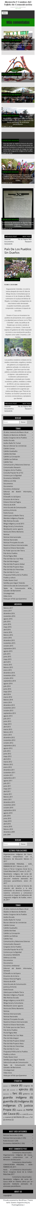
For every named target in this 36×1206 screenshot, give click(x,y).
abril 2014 (7, 694)
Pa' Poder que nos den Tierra (14, 551)
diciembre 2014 (9, 673)
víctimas (9, 1120)
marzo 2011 (8, 794)
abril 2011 (7, 791)
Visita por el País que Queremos (15, 599)
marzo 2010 (8, 826)
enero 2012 (8, 767)
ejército (26, 1089)
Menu (4, 13)
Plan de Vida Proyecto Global (14, 564)
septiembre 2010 (10, 810)
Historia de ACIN (9, 505)
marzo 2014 (8, 697)
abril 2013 (7, 727)
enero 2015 (8, 670)
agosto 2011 (8, 781)
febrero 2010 (8, 829)
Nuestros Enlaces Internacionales (16, 545)
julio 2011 (7, 783)
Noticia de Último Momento (11, 40)
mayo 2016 (7, 627)
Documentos (8, 483)
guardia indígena (18, 1097)
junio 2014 (7, 689)
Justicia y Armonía (10, 510)
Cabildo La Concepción (12, 457)
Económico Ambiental (11, 489)
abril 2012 (7, 759)
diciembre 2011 (9, 770)
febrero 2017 (8, 608)
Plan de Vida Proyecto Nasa (13, 567)
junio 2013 (7, 721)
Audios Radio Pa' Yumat (12, 443)
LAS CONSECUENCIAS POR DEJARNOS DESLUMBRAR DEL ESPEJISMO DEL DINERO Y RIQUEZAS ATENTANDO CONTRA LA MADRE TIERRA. (18, 178)
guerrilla (10, 1101)
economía (13, 1090)
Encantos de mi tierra (11, 499)
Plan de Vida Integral (11, 561)
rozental (9, 1117)
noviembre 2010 (9, 805)
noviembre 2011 (9, 772)
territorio (19, 1117)
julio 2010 (7, 816)
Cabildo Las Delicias (11, 459)
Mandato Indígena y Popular (14, 518)
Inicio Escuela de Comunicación (15, 507)
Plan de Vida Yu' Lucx (11, 572)
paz (25, 1114)
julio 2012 (7, 751)
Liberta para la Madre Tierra (14, 515)
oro (21, 1114)
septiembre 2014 (10, 681)
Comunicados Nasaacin (10, 115)
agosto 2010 (8, 813)
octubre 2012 (8, 743)
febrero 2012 (8, 764)
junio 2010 (7, 818)
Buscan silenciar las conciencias (15, 446)
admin (14, 49)
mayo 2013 (7, 724)
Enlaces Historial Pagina (12, 502)
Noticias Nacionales (11, 540)
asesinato (6, 1086)
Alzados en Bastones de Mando (15, 435)
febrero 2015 (8, 667)
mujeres (21, 1110)
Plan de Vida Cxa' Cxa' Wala (13, 559)
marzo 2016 (8, 632)
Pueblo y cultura (9, 578)
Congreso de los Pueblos (13, 470)
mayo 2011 (7, 789)
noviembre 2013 (9, 708)
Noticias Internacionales (12, 537)
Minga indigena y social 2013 (14, 524)
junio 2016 (7, 624)
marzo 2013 (8, 729)
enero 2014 (8, 702)
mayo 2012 (7, 756)
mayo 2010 (7, 821)
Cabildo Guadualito (10, 451)
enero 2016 (8, 638)
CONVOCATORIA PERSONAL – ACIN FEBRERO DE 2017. (18, 78)
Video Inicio (8, 596)
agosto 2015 (8, 651)
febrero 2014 (8, 700)
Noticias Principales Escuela (14, 542)
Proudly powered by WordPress (14, 1200)
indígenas (12, 1105)
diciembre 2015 (9, 640)
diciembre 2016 (9, 613)
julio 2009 (7, 835)
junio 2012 (7, 754)
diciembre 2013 (9, 705)
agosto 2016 (8, 619)
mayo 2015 (7, 659)
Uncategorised (9, 593)
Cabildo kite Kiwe (10, 454)
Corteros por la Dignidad (13, 475)
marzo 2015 (8, 665)
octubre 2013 (8, 710)
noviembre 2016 (9, 616)
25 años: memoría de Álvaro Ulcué (16, 432)
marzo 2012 (8, 762)
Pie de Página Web (10, 556)
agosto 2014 (8, 683)
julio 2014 (7, 686)
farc (17, 1093)
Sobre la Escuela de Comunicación (16, 586)
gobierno (28, 1094)
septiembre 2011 (10, 778)
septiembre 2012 (10, 746)
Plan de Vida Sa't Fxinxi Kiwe (14, 569)
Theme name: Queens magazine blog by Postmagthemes (19, 1202)
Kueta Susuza (8, 513)
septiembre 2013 (10, 713)
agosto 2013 (8, 716)
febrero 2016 (8, 635)
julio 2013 (7, 719)
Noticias (6, 534)
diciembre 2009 (9, 832)
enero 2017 (8, 611)
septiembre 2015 (10, 648)
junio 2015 (7, 656)
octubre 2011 (8, 775)
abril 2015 (7, 662)
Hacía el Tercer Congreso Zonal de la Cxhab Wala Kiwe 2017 (18, 99)
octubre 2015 (8, 646)
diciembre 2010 (9, 802)
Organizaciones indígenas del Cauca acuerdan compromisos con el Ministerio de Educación (18, 45)
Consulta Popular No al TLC (13, 473)
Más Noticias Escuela (11, 521)
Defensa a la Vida (10, 481)
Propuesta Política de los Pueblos (16, 575)
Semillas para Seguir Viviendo (14, 583)
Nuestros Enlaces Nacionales (14, 548)
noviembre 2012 (9, 740)
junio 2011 (7, 786)
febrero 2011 (8, 797)
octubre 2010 (8, 808)
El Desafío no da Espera (12, 497)
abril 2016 (7, 630)
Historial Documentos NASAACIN (9, 241)
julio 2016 (7, 621)
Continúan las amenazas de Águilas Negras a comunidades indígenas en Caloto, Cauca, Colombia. (18, 224)
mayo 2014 (7, 692)
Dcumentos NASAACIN (12, 478)
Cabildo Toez (8, 462)
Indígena (25, 1101)
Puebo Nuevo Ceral (10, 580)
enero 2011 (8, 799)
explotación (7, 1094)
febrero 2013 (8, 732)
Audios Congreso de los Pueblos (15, 438)
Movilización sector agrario (13, 529)
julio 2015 (7, 654)
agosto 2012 (8, 748)
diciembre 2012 (9, 737)
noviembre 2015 (9, 643)
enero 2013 (8, 735)
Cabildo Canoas (9, 448)
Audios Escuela (9, 440)
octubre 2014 (8, 678)
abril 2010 (7, 824)
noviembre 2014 (9, 675)
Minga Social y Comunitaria (13, 526)
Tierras (27, 1117)
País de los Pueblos (12, 279)
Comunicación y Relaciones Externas (17, 465)
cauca (16, 1085)
